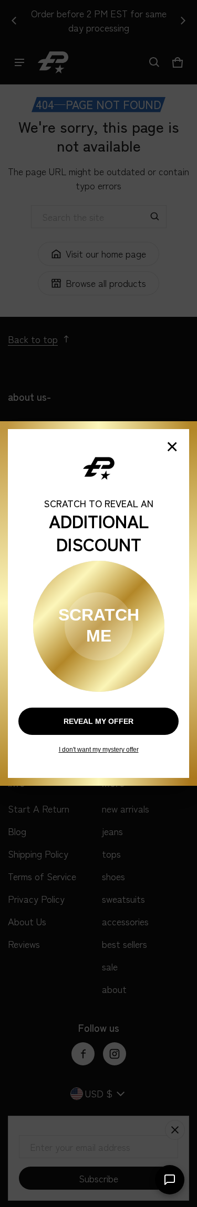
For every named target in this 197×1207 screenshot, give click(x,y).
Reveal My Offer (98, 721)
